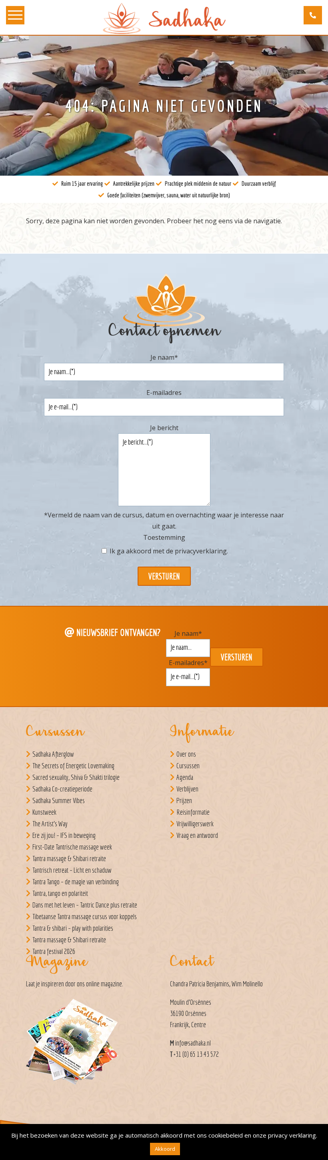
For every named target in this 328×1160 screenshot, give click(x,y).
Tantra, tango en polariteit (60, 893)
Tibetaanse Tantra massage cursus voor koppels (84, 916)
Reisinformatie (193, 812)
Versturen (164, 576)
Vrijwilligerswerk (195, 823)
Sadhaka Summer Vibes (58, 800)
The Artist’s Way (50, 823)
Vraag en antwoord (197, 835)
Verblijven (187, 789)
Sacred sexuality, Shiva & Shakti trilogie (76, 777)
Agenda (184, 777)
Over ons (186, 754)
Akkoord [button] (165, 1148)
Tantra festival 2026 (53, 951)
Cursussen (188, 765)
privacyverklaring (201, 551)
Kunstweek (44, 812)
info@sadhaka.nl (193, 1043)
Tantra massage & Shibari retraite (69, 858)
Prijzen (184, 800)
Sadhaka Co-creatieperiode (62, 789)
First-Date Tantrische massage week (72, 847)
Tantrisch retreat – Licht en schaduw (72, 870)
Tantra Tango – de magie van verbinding (75, 882)
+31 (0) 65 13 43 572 (196, 1054)
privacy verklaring (292, 1135)
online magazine (104, 984)
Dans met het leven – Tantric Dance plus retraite (84, 905)
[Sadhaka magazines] (76, 1044)
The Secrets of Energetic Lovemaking (73, 765)
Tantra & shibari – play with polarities (72, 928)
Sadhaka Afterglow (53, 754)
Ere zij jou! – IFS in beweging (64, 835)
